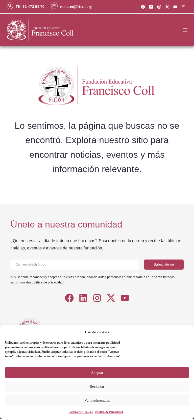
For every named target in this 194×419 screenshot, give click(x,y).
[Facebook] (143, 7)
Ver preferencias (97, 400)
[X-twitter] (167, 7)
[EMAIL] (77, 265)
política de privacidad (47, 282)
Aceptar (97, 373)
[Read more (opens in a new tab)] (25, 7)
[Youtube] (175, 7)
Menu (185, 30)
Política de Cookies (80, 412)
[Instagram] (159, 7)
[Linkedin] (151, 7)
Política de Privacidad (109, 412)
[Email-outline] (183, 7)
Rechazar (97, 386)
